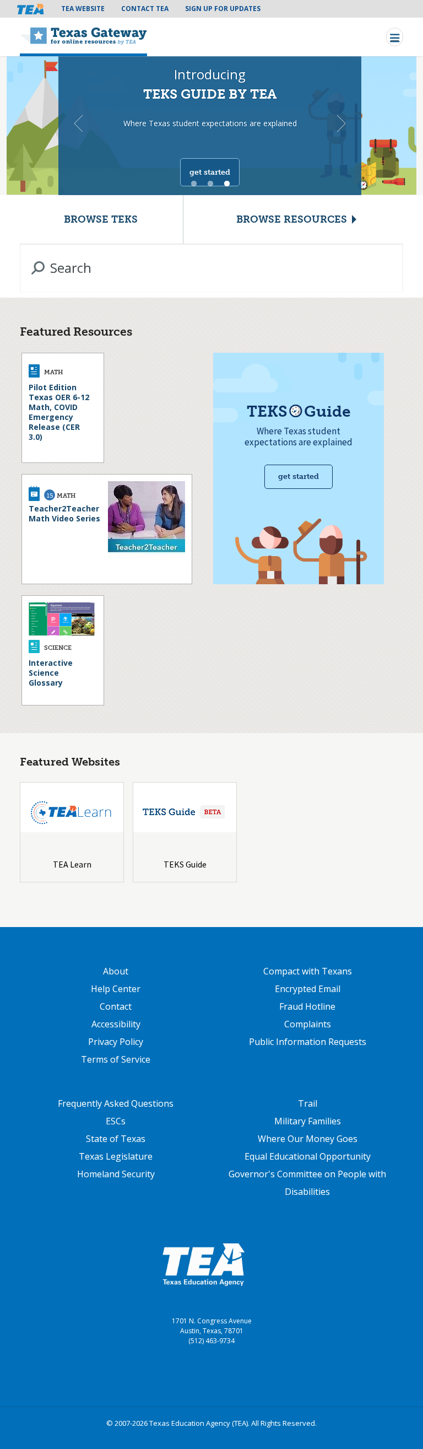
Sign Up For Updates (223, 8)
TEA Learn (72, 864)
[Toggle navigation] (394, 37)
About (115, 971)
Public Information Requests (307, 1042)
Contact (116, 1006)
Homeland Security (116, 1174)
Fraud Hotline (307, 1006)
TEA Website (83, 8)
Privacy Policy (115, 1042)
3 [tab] (226, 184)
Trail (307, 1103)
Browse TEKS (101, 219)
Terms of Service (115, 1059)
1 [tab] (193, 184)
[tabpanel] (211, 124)
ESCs (116, 1121)
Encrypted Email (307, 989)
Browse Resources (291, 219)
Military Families (307, 1121)
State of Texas (115, 1139)
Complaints (307, 1024)
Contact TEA (145, 8)
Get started (209, 172)
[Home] (83, 37)
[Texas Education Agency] (203, 1264)
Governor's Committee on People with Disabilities (307, 1183)
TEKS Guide (185, 864)
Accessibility (115, 1024)
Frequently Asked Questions (115, 1103)
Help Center (115, 989)
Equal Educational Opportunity (308, 1156)
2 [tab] (210, 184)
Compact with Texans (307, 971)
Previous (78, 123)
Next (341, 123)
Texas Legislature (116, 1156)
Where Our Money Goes (307, 1139)
